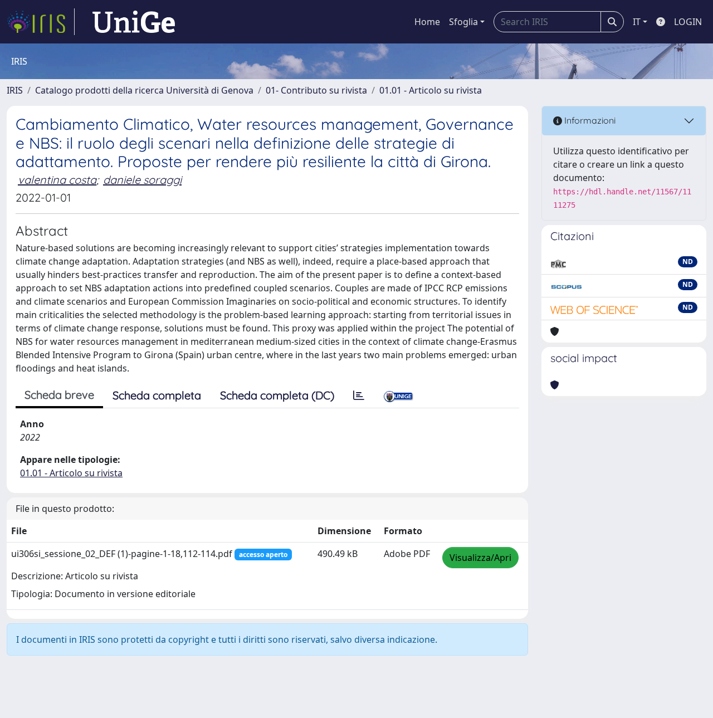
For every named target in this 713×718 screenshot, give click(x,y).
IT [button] (637, 22)
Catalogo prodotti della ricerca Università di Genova (144, 90)
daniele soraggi (142, 180)
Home (427, 22)
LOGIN (688, 22)
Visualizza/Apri (480, 557)
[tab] (359, 395)
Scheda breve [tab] (59, 395)
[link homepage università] (134, 21)
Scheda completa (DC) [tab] (277, 395)
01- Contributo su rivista (316, 90)
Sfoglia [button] (463, 22)
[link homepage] (41, 21)
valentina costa (57, 180)
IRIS (15, 90)
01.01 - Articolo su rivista (430, 90)
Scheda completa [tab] (157, 395)
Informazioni (589, 120)
